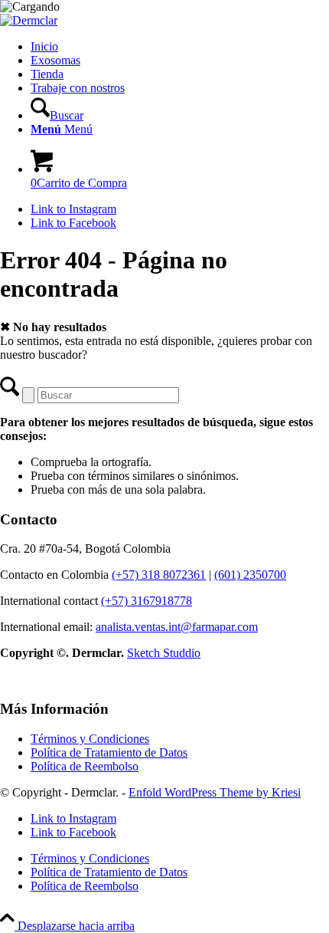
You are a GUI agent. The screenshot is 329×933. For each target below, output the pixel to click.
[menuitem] (180, 47)
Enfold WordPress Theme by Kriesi (215, 792)
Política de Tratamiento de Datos (109, 752)
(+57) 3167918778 (146, 600)
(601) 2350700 (250, 574)
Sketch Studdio (163, 652)
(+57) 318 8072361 (159, 574)
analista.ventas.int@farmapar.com (177, 626)
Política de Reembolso (84, 766)
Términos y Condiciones (90, 738)
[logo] (28, 20)
